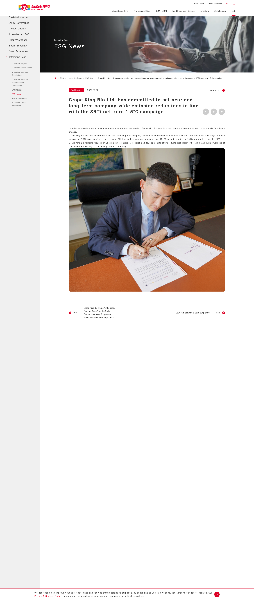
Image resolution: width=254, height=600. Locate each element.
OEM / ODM (161, 11)
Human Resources (215, 4)
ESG (233, 11)
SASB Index (17, 90)
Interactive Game (19, 98)
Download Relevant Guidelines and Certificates (20, 82)
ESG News (16, 94)
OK (217, 594)
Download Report (19, 63)
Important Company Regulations (20, 73)
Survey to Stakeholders (22, 68)
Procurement (199, 4)
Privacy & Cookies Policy (48, 596)
